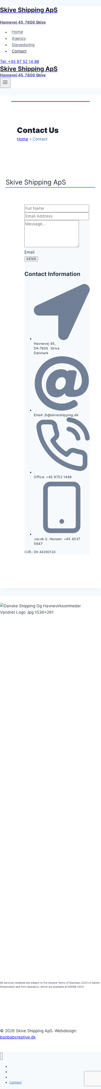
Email (29, 252)
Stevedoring (23, 44)
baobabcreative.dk (18, 1037)
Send (31, 259)
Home (17, 32)
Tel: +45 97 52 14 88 (19, 61)
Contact (19, 51)
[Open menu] (5, 83)
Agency (19, 38)
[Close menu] (1, 1056)
